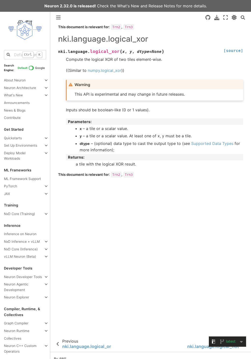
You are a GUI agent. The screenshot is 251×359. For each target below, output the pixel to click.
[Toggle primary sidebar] (58, 17)
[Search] (243, 17)
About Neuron (15, 80)
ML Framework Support (22, 179)
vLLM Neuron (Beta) (20, 256)
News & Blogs (14, 110)
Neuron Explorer (16, 297)
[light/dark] (234, 17)
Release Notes (162, 5)
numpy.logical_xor (104, 70)
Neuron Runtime (16, 331)
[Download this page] (216, 17)
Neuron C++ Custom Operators (20, 348)
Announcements (17, 103)
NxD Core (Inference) (21, 249)
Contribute (12, 118)
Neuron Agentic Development (16, 287)
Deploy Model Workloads (14, 156)
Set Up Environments (20, 145)
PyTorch (10, 186)
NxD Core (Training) (19, 214)
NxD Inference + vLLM (22, 242)
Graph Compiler (16, 323)
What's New (128, 5)
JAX (7, 194)
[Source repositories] (207, 17)
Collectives (12, 338)
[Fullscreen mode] (225, 17)
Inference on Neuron (20, 234)
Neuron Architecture (20, 88)
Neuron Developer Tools (23, 277)
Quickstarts (13, 138)
